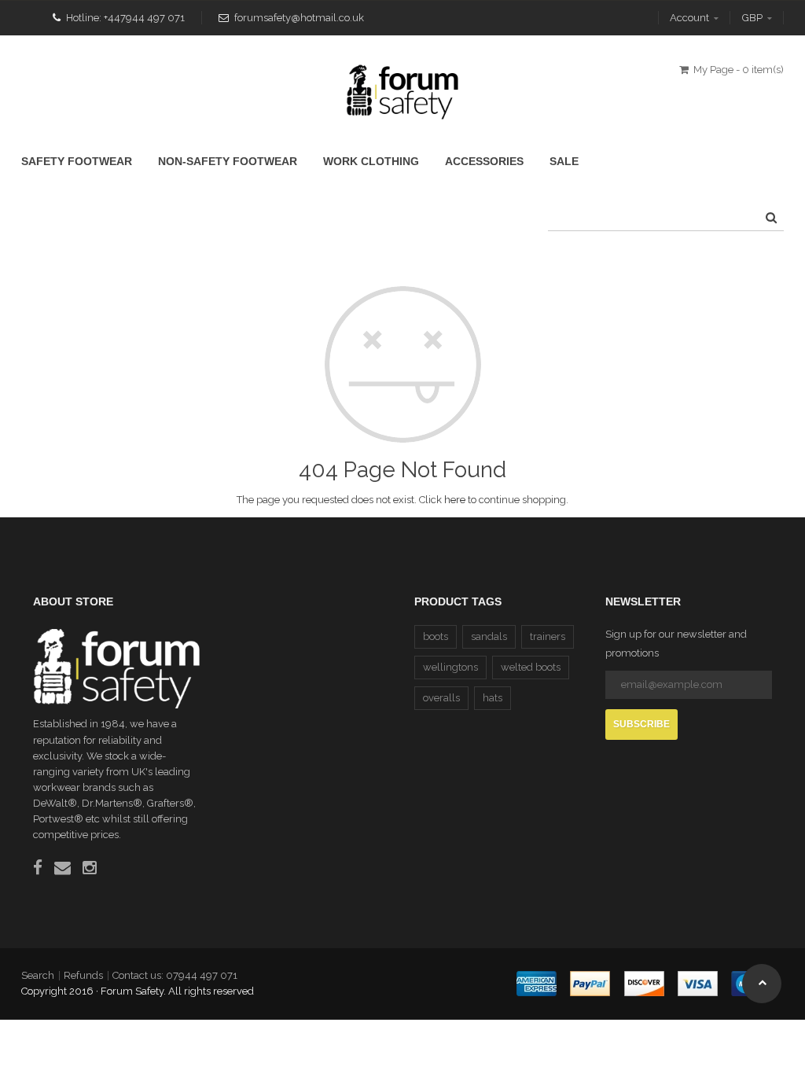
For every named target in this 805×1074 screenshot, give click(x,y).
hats (492, 698)
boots (435, 636)
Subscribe (641, 724)
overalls (441, 698)
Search (37, 975)
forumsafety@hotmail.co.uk (299, 18)
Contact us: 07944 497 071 (174, 975)
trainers (547, 636)
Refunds (83, 975)
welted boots (531, 667)
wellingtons (450, 667)
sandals (489, 636)
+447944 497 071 (144, 18)
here (454, 500)
